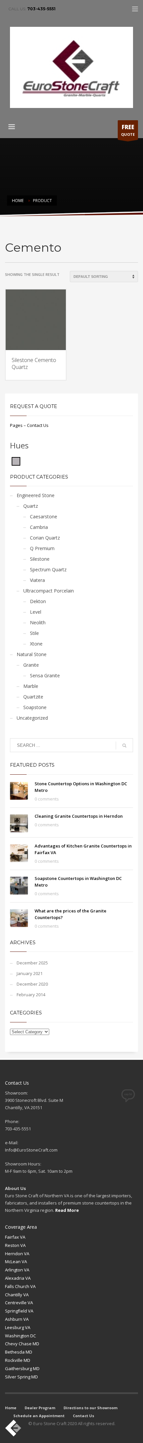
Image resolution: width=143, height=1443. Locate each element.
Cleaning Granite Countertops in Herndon (79, 816)
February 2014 (31, 995)
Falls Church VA (20, 1286)
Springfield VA (19, 1311)
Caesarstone (43, 516)
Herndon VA (17, 1254)
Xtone (36, 644)
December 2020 (32, 984)
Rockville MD (17, 1360)
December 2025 (32, 963)
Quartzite (33, 697)
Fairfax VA (15, 1237)
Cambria (39, 527)
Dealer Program (40, 1407)
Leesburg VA (17, 1327)
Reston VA (15, 1245)
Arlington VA (17, 1270)
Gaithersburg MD (22, 1368)
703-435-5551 (41, 8)
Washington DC (20, 1336)
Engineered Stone (36, 495)
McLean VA (16, 1261)
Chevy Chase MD (22, 1344)
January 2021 (30, 973)
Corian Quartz (45, 538)
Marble (30, 686)
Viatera (37, 580)
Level (35, 612)
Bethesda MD (18, 1352)
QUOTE (128, 130)
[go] (124, 745)
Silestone (40, 559)
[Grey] (16, 461)
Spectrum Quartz (48, 569)
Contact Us (83, 1415)
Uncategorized (32, 718)
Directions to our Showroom (90, 1407)
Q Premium (42, 548)
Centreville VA (19, 1303)
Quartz (30, 506)
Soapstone (35, 707)
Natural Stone (32, 654)
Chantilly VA (17, 1295)
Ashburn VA (17, 1319)
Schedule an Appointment (39, 1415)
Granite (31, 665)
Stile (34, 633)
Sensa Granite (45, 675)
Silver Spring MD (21, 1377)
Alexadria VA (18, 1278)
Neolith (38, 622)
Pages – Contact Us (29, 425)
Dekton (38, 601)
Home (10, 1407)
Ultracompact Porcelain (48, 591)
